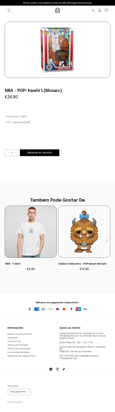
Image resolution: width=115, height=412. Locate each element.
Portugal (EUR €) (18, 392)
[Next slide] (106, 240)
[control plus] (16, 152)
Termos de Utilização (17, 345)
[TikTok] (64, 369)
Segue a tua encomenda (19, 334)
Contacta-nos (14, 341)
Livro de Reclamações (18, 352)
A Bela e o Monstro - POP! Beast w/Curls (82, 264)
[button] (9, 10)
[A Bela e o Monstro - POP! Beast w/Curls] (84, 233)
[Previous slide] (8, 240)
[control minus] (7, 152)
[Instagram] (57, 369)
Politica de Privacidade (19, 349)
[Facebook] (51, 369)
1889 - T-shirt (13, 264)
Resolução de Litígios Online (21, 356)
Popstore (18, 402)
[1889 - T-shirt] (31, 233)
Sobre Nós (12, 338)
